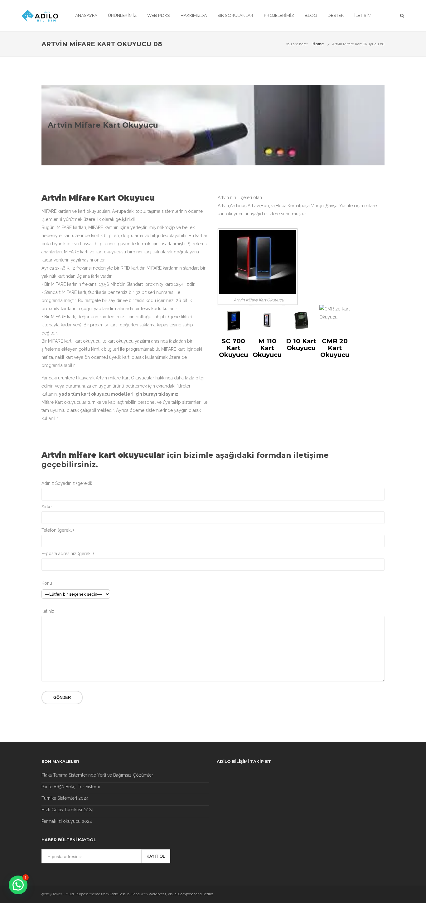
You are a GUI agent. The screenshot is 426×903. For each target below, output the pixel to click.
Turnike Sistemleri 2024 (65, 798)
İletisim (362, 15)
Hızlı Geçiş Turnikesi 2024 (67, 809)
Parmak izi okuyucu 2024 (66, 821)
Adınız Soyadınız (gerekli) (66, 483)
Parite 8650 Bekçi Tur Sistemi (70, 786)
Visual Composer (181, 894)
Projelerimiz (279, 15)
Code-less (117, 894)
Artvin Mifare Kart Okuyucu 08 (358, 44)
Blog (311, 15)
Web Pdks (158, 15)
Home (318, 44)
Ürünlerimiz (122, 15)
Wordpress (157, 894)
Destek (335, 15)
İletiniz (47, 611)
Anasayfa (86, 15)
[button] (18, 885)
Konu (46, 583)
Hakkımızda (194, 15)
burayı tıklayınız (160, 394)
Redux (208, 894)
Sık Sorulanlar (235, 15)
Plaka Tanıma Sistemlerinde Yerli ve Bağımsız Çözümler (97, 775)
